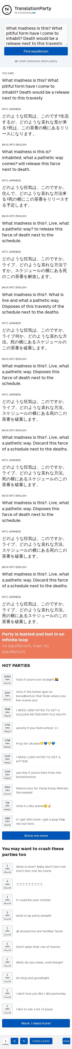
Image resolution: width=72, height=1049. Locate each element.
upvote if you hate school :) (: (37, 727)
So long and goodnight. (33, 978)
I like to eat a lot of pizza (34, 1009)
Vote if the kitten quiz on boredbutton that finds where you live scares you (41, 696)
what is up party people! (33, 915)
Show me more (36, 835)
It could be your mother (33, 900)
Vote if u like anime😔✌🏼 (33, 806)
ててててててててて (29, 884)
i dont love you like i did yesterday (41, 993)
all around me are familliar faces (39, 931)
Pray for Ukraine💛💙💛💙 (35, 743)
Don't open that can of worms (38, 946)
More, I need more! (36, 1023)
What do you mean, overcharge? (39, 962)
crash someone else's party (38, 61)
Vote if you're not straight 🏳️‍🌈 (37, 679)
